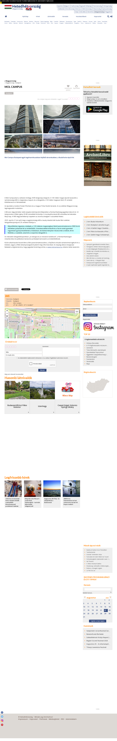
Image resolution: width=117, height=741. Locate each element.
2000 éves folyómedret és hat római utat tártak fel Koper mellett (71, 501)
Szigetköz (76, 23)
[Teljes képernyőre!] (7, 316)
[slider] (74, 98)
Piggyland (108, 12)
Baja (88, 364)
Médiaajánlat (54, 719)
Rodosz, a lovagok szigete (94, 568)
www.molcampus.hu (54, 247)
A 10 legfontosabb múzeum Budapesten (97, 345)
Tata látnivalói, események (96, 350)
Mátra (10, 23)
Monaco (78, 9)
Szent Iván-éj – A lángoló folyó (95, 260)
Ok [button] (1, 3)
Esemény (13, 21)
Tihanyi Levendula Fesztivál (96, 647)
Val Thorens (90, 561)
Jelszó (84, 309)
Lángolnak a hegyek (92, 253)
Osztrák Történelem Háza (94, 554)
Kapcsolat (97, 16)
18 (88, 610)
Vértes (94, 23)
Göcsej (90, 21)
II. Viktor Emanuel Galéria (93, 564)
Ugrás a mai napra (97, 621)
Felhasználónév (87, 304)
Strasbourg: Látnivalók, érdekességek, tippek (99, 566)
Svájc (76, 12)
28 (101, 614)
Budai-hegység (45, 21)
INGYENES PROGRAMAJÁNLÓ (97, 577)
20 (97, 610)
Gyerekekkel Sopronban (95, 352)
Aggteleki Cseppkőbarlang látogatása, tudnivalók (97, 355)
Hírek (38, 16)
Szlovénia (90, 12)
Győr (95, 21)
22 (105, 610)
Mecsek (16, 23)
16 (110, 607)
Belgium (66, 6)
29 (105, 614)
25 (88, 614)
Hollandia (61, 9)
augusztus (91, 597)
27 (97, 614)
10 (84, 607)
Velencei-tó (88, 23)
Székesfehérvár (69, 23)
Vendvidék (90, 361)
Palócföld (43, 23)
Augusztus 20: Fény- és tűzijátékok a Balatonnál (52, 500)
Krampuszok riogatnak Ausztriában (96, 263)
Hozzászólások (81, 16)
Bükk (51, 21)
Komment (45, 346)
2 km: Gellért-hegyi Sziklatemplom (98, 235)
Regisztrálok (86, 319)
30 (110, 614)
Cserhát (56, 21)
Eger (75, 21)
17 (84, 610)
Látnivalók (51, 16)
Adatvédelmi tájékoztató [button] (45, 1)
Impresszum (23, 719)
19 (93, 610)
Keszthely (104, 21)
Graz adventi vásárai (92, 256)
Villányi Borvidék (92, 343)
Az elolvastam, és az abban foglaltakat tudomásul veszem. (43, 358)
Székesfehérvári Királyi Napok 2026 (99, 637)
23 (110, 610)
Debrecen (62, 21)
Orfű (33, 23)
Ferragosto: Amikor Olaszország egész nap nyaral (101, 247)
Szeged (61, 23)
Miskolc (21, 23)
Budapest (7, 21)
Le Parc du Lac (90, 570)
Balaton (31, 21)
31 (84, 617)
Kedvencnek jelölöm (12, 289)
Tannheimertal (90, 552)
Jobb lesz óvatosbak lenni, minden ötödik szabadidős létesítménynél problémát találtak (12, 502)
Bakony (26, 21)
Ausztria (60, 6)
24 (84, 614)
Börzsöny (37, 21)
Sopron (56, 23)
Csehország (74, 6)
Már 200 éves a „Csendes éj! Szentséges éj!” (99, 258)
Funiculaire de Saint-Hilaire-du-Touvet (97, 557)
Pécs (48, 23)
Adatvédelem (71, 719)
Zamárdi (89, 348)
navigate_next (111, 592)
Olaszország (97, 9)
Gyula (99, 21)
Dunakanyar (69, 21)
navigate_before (85, 597)
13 (97, 607)
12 (93, 607)
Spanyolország (107, 9)
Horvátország (70, 9)
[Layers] (77, 311)
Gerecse (85, 21)
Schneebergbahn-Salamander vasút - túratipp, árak (101, 559)
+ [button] (7, 310)
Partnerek (43, 719)
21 (101, 610)
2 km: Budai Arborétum (95, 222)
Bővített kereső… (88, 593)
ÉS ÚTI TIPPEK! (90, 579)
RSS (62, 719)
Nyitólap (25, 16)
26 (93, 614)
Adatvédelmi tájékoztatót (27, 358)
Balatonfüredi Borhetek (94, 634)
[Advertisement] (42, 178)
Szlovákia (83, 12)
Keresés (65, 16)
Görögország (107, 6)
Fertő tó (79, 21)
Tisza (82, 23)
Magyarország (99, 12)
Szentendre (90, 359)
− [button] (7, 313)
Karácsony (20, 21)
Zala (105, 23)
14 (101, 607)
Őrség (37, 23)
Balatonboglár (91, 357)
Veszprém (99, 23)
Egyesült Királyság (85, 6)
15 (105, 607)
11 (88, 607)
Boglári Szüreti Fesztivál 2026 (97, 641)
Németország (87, 9)
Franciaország (97, 6)
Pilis (52, 23)
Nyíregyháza (27, 23)
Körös (6, 23)
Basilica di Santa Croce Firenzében (96, 550)
